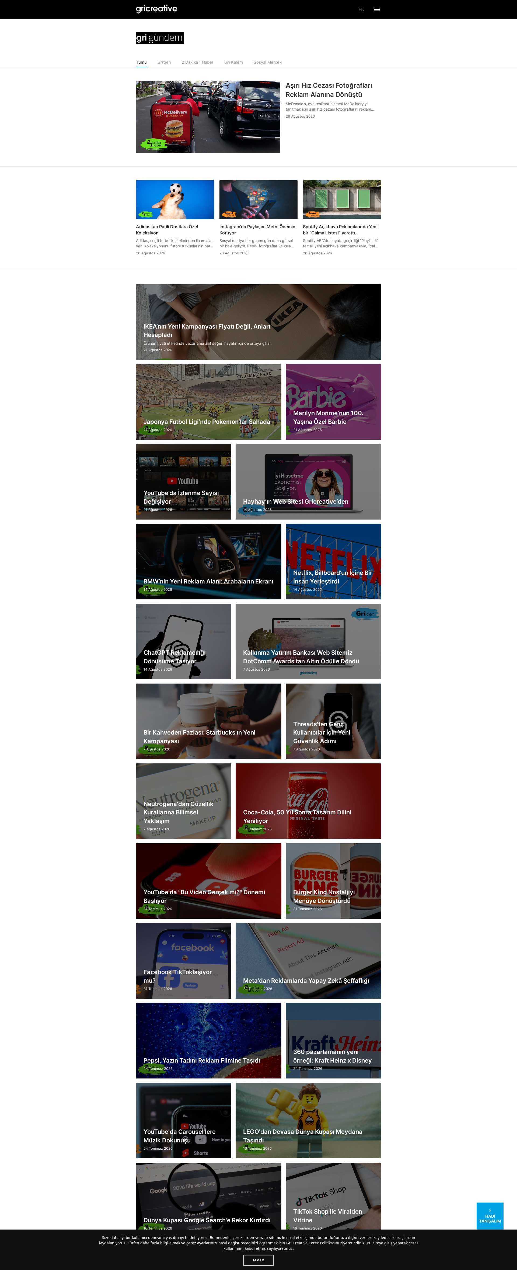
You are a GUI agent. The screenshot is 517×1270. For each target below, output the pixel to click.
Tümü (141, 62)
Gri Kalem (233, 62)
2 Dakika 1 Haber (198, 62)
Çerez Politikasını (324, 1242)
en (361, 9)
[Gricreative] (156, 9)
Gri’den (164, 62)
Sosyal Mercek (268, 62)
